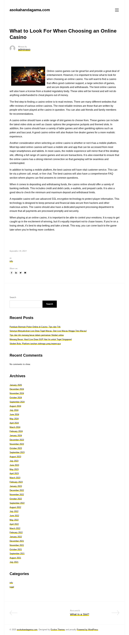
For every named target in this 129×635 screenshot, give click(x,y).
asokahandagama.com (27, 629)
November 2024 (17, 393)
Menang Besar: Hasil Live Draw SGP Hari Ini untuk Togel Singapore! (41, 339)
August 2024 (15, 406)
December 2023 (17, 440)
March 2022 (15, 528)
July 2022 (14, 511)
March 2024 (15, 427)
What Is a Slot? (79, 614)
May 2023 (14, 469)
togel (12, 587)
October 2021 (16, 549)
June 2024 (14, 414)
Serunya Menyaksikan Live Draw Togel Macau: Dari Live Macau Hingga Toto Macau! (48, 331)
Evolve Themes (58, 629)
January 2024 (16, 435)
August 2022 (15, 507)
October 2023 (16, 448)
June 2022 (14, 515)
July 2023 (14, 461)
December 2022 (17, 490)
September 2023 (17, 452)
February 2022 (16, 532)
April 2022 (14, 524)
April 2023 (14, 473)
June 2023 (14, 465)
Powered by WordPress (87, 629)
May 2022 (14, 520)
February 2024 (16, 431)
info (11, 261)
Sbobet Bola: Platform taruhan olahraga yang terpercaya (35, 343)
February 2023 (16, 482)
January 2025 (16, 385)
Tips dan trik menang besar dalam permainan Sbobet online (37, 335)
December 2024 (17, 389)
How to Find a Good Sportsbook (39, 614)
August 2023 (15, 456)
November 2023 (17, 444)
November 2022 (17, 494)
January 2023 (16, 486)
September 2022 (17, 503)
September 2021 (17, 553)
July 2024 (14, 410)
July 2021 (14, 562)
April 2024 (14, 423)
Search (13, 297)
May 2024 (14, 419)
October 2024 (16, 397)
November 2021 (17, 545)
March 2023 (15, 478)
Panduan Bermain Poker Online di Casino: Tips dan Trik (35, 327)
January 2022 (16, 537)
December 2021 (17, 541)
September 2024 (17, 402)
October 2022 (16, 499)
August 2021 (15, 558)
